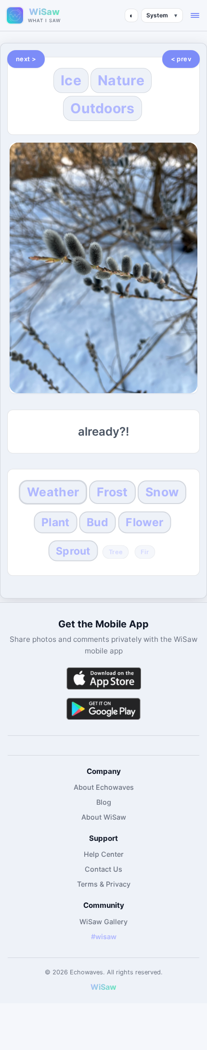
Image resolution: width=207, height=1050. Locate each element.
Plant (55, 522)
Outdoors (102, 108)
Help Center (104, 854)
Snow (162, 492)
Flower (145, 522)
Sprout (73, 551)
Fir (145, 552)
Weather (53, 492)
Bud (97, 522)
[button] (195, 15)
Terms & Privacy (103, 884)
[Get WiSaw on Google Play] (103, 708)
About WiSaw (103, 817)
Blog (103, 802)
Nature (121, 80)
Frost (112, 492)
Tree (115, 552)
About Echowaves (104, 787)
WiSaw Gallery (103, 921)
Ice (71, 80)
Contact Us (103, 869)
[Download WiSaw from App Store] (103, 678)
